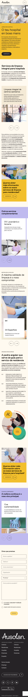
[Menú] (25, 2)
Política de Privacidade (7, 695)
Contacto (4, 667)
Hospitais (4, 650)
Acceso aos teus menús (10, 674)
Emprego (4, 665)
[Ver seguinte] (16, 128)
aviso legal (12, 602)
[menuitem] (3, 682)
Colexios (4, 644)
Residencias (5, 647)
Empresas (4, 653)
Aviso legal (15, 695)
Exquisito (4, 656)
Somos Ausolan (6, 662)
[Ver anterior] (11, 128)
